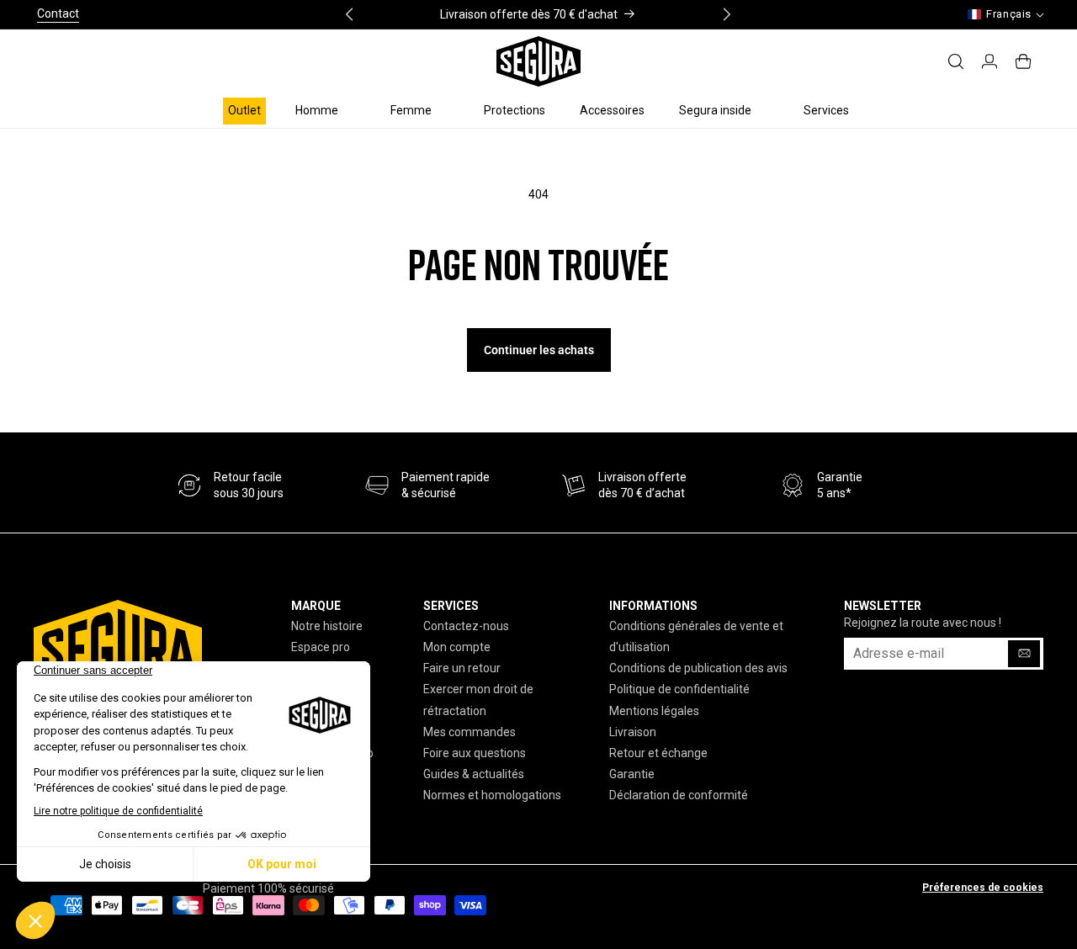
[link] (427, 485)
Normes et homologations (492, 795)
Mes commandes (469, 732)
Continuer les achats (539, 350)
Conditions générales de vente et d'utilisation (696, 636)
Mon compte (457, 647)
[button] (325, 110)
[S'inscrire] (1024, 654)
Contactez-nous (466, 626)
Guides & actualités (473, 774)
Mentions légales (654, 711)
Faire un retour (462, 668)
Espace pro (320, 647)
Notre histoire (327, 626)
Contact (58, 13)
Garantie (632, 774)
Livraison (632, 732)
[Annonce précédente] (349, 14)
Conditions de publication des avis (698, 668)
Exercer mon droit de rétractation (478, 699)
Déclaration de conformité (678, 795)
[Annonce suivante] (726, 14)
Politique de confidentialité (679, 689)
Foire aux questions (474, 753)
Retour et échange (658, 753)
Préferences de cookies (982, 887)
